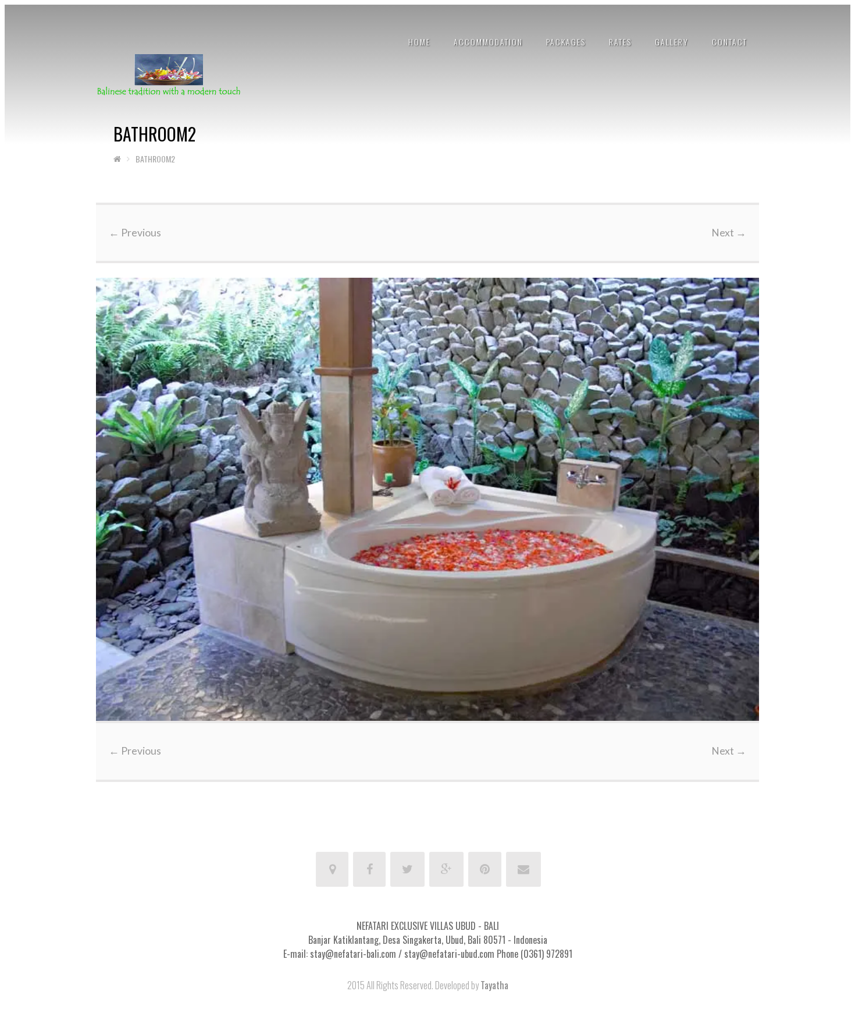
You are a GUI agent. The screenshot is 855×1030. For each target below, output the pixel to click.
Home (419, 42)
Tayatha (494, 985)
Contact (729, 42)
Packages (566, 42)
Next (728, 232)
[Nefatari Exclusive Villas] (168, 74)
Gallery (672, 42)
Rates (620, 42)
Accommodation (488, 42)
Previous (135, 232)
